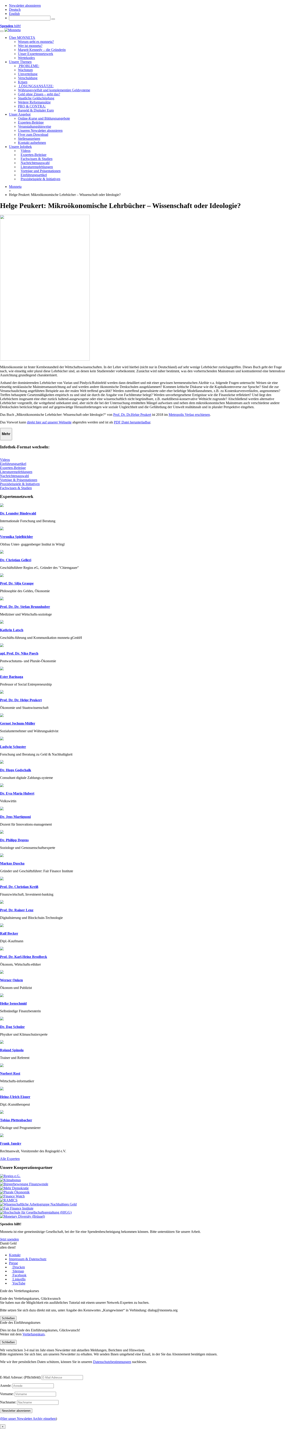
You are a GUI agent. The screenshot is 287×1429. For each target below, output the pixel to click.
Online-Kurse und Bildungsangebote (44, 118)
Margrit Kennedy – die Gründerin (42, 50)
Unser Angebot (19, 114)
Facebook (19, 1275)
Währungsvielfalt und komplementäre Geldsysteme (54, 90)
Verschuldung (27, 78)
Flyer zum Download (33, 134)
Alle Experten (10, 1159)
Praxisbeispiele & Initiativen (20, 484)
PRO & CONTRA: (32, 106)
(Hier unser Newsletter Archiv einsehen (28, 1418)
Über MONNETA (22, 37)
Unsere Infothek (20, 147)
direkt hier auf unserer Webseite (49, 422)
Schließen (8, 1318)
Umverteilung (27, 74)
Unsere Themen (20, 62)
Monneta (15, 186)
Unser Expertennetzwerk (35, 54)
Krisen (22, 82)
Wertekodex (26, 58)
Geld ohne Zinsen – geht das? (39, 94)
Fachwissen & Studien (16, 488)
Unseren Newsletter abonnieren (40, 130)
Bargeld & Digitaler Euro (36, 110)
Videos (5, 460)
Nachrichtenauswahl (14, 476)
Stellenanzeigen (29, 138)
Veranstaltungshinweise (34, 126)
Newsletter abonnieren (25, 5)
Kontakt (14, 1255)
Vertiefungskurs (33, 1334)
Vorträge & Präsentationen (18, 480)
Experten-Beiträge (31, 122)
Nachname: (8, 1402)
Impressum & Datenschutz (27, 1259)
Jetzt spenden (9, 1239)
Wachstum (25, 70)
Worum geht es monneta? (36, 42)
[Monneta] (12, 30)
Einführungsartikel (13, 464)
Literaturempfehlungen (16, 472)
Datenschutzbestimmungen (112, 1362)
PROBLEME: (28, 66)
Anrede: (5, 1385)
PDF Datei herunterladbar (132, 422)
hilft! (10, 26)
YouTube (18, 1283)
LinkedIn (19, 1279)
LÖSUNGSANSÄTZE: (36, 86)
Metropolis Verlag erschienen (189, 414)
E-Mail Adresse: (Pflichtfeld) (20, 1377)
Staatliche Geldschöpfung (36, 98)
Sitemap (18, 1271)
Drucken (18, 1267)
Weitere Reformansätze (34, 102)
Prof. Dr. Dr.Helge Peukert (132, 414)
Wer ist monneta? (30, 46)
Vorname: (7, 1394)
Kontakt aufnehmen (32, 143)
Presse (13, 1263)
